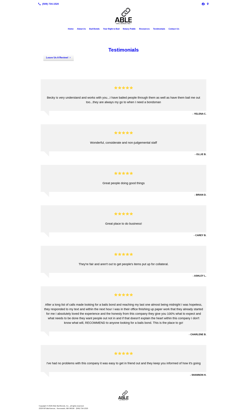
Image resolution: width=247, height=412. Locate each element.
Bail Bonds (94, 29)
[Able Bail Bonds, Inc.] (123, 395)
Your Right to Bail (111, 29)
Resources (144, 29)
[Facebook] (203, 4)
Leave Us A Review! (57, 57)
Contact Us (174, 29)
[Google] (207, 4)
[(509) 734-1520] (48, 4)
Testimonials (159, 29)
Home (71, 29)
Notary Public (129, 29)
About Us (81, 29)
